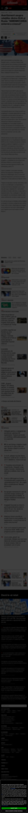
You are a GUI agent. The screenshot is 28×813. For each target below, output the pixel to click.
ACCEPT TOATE (14, 808)
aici (1, 794)
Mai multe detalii (13, 788)
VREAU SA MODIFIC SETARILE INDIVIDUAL (14, 810)
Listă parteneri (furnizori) (4, 805)
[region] (14, 796)
